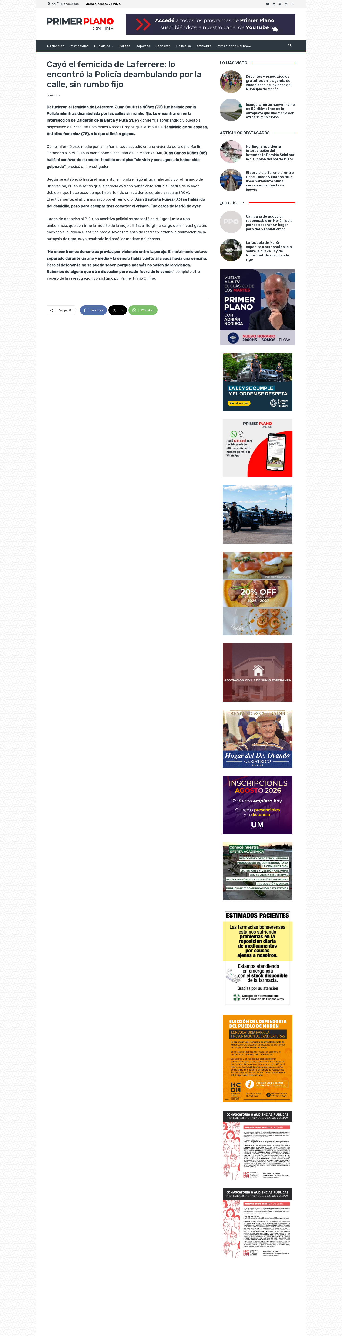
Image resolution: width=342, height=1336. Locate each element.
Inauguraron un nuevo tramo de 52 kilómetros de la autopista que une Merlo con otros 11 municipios (270, 111)
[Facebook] (274, 4)
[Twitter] (280, 4)
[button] (289, 46)
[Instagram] (286, 4)
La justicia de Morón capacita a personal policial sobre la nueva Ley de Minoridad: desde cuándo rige (269, 251)
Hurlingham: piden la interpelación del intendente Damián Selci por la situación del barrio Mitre (270, 152)
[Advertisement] (257, 1297)
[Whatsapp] (292, 4)
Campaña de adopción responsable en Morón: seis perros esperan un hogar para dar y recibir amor (269, 222)
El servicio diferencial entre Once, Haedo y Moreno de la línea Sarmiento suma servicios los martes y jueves (270, 181)
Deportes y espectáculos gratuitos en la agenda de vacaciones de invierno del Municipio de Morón (269, 82)
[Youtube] (268, 4)
